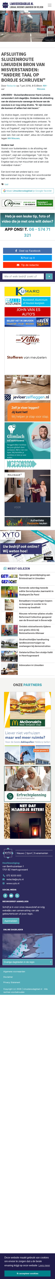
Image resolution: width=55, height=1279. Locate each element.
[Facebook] (5, 895)
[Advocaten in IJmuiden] (9, 669)
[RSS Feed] (17, 895)
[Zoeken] (49, 276)
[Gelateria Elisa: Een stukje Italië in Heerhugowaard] (9, 656)
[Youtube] (11, 895)
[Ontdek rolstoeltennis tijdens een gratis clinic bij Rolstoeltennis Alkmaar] (9, 630)
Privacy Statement (11, 982)
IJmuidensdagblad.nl (21, 3)
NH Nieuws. (14, 138)
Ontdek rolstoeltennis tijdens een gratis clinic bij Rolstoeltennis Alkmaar (35, 629)
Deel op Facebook (29, 250)
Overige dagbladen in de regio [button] (19, 962)
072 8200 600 (13, 875)
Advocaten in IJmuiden (31, 665)
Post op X (29, 257)
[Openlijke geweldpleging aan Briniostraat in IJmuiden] (9, 579)
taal (6, 184)
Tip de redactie (30, 265)
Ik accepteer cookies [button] (27, 1273)
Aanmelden (10, 920)
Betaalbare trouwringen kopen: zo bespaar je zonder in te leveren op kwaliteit (36, 604)
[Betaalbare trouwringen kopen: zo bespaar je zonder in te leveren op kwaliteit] (9, 605)
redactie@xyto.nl (15, 879)
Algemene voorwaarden (14, 971)
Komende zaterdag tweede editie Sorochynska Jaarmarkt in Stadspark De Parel (36, 591)
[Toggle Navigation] (49, 5)
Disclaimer (8, 977)
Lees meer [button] (44, 1265)
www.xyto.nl (12, 883)
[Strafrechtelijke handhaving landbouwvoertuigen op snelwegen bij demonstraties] (9, 643)
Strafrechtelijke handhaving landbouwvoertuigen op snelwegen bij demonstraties (34, 642)
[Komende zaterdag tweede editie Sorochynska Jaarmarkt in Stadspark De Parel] (9, 592)
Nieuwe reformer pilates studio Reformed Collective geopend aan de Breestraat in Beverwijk (36, 617)
